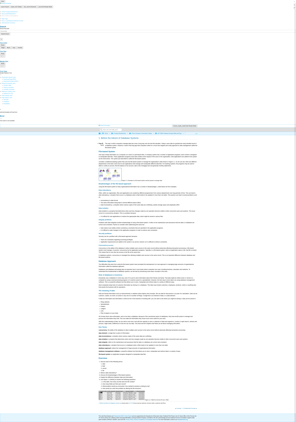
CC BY (131, 403)
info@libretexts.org (182, 419)
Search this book (4, 28)
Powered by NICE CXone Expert (123, 416)
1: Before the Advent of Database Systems (109, 403)
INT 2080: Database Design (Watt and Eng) (169, 133)
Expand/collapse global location (196, 133)
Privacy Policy (129, 419)
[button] (6, 101)
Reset (2, 45)
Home (106, 133)
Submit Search (5, 34)
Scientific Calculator (8, 89)
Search (101, 130)
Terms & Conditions (139, 419)
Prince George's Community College (142, 133)
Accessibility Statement (151, 419)
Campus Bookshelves (120, 133)
